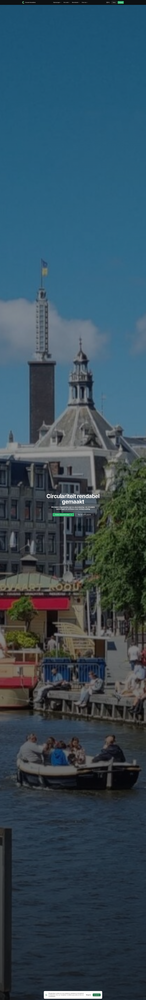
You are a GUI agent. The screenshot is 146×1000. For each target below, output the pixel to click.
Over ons (84, 2)
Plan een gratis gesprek (84, 514)
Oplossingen (56, 2)
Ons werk (66, 2)
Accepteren (97, 995)
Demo (114, 2)
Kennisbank (75, 2)
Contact (121, 2)
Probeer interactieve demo (62, 514)
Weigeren (88, 995)
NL (109, 2)
